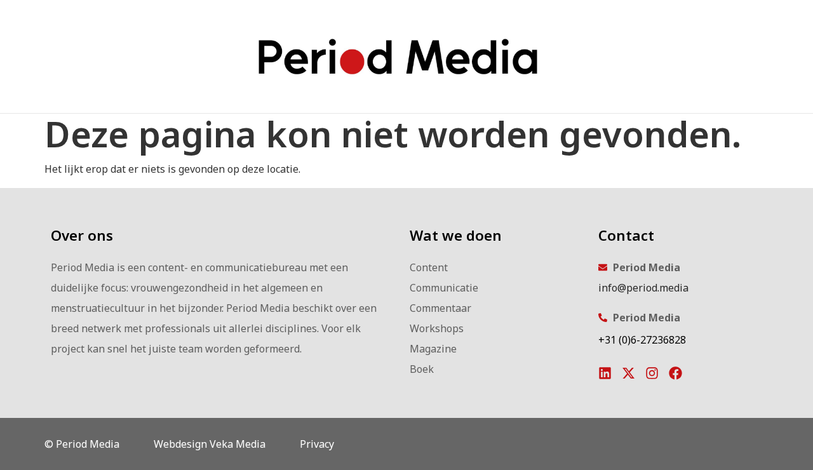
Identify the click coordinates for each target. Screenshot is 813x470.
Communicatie (444, 288)
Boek (422, 369)
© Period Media (81, 444)
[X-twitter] (628, 373)
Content (429, 267)
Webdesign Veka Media (209, 444)
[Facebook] (675, 373)
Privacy (317, 444)
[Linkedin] (605, 373)
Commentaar (440, 308)
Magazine (433, 349)
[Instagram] (652, 373)
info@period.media (643, 288)
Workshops (437, 328)
